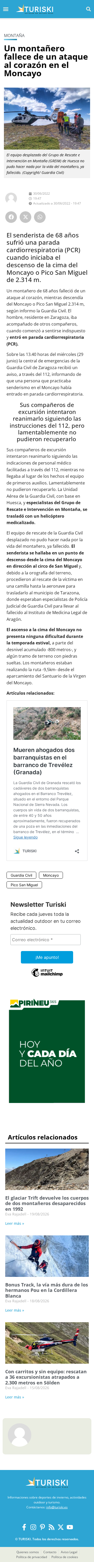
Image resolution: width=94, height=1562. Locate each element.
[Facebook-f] (24, 1527)
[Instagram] (33, 1527)
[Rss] (51, 1527)
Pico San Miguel (24, 885)
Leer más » (14, 1223)
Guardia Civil (21, 875)
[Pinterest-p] (42, 1527)
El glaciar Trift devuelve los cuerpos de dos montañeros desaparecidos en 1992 (47, 1203)
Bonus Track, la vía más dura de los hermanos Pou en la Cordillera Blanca (46, 1290)
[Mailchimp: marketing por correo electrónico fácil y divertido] (47, 976)
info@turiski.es (57, 1507)
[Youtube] (70, 1527)
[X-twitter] (60, 1527)
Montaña (14, 35)
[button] (88, 9)
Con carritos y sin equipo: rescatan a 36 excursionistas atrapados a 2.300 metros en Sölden (46, 1377)
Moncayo (51, 875)
